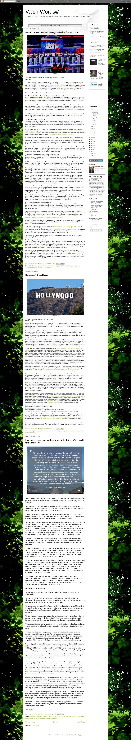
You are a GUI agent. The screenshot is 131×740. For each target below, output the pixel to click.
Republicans (54, 718)
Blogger (80, 735)
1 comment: (47, 714)
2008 (92, 156)
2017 (92, 137)
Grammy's (50, 431)
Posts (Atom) (35, 725)
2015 (92, 141)
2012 (92, 147)
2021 (92, 128)
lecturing (62, 431)
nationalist (81, 716)
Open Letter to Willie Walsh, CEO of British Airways (97, 46)
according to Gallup (37, 246)
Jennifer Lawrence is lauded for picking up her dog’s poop (64, 417)
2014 (92, 143)
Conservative (46, 266)
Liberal (35, 267)
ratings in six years (48, 400)
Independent (57, 716)
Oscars (77, 431)
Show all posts (65, 25)
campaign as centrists (71, 252)
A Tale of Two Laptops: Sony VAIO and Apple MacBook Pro (101, 62)
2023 (92, 109)
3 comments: (48, 263)
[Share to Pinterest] (64, 264)
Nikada (68, 735)
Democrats (45, 716)
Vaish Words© (42, 12)
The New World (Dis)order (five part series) (98, 114)
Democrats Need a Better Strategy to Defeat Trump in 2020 (52, 32)
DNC (62, 266)
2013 (92, 145)
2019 (92, 133)
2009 (92, 153)
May (93, 124)
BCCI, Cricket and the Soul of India (97, 55)
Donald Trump (67, 266)
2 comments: (47, 428)
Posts (93, 228)
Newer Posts (30, 722)
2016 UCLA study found (40, 359)
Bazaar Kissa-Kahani (96, 218)
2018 (92, 135)
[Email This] (57, 264)
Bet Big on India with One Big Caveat (100, 84)
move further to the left (53, 85)
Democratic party (55, 266)
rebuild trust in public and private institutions (63, 229)
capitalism (40, 266)
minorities (72, 431)
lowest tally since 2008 (53, 402)
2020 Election (33, 266)
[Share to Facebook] (62, 264)
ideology (51, 716)
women (33, 432)
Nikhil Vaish (100, 166)
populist (40, 718)
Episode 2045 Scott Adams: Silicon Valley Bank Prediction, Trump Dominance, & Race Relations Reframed (97, 205)
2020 (92, 131)
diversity (36, 431)
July (93, 120)
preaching (28, 432)
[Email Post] (54, 263)
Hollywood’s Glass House (36, 275)
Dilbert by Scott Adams (97, 201)
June (93, 122)
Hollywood (56, 431)
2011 (92, 149)
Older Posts (80, 722)
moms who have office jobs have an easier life (53, 418)
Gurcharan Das (95, 211)
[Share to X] (60, 264)
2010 (92, 151)
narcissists (75, 716)
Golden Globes (43, 431)
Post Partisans (46, 718)
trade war (49, 267)
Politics (82, 431)
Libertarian (68, 716)
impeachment (29, 267)
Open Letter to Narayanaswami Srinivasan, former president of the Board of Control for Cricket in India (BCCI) (97, 30)
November (95, 111)
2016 (92, 139)
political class (28, 718)
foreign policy (75, 266)
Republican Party (42, 267)
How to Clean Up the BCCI (97, 68)
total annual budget (72, 213)
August (94, 118)
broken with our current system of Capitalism (66, 226)
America (31, 716)
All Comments (95, 230)
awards (31, 431)
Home (55, 722)
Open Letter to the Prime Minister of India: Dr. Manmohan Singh (97, 51)
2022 (92, 126)
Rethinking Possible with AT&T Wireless (97, 37)
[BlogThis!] (58, 264)
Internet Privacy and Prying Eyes (96, 41)
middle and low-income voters (50, 123)
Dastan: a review (95, 219)
